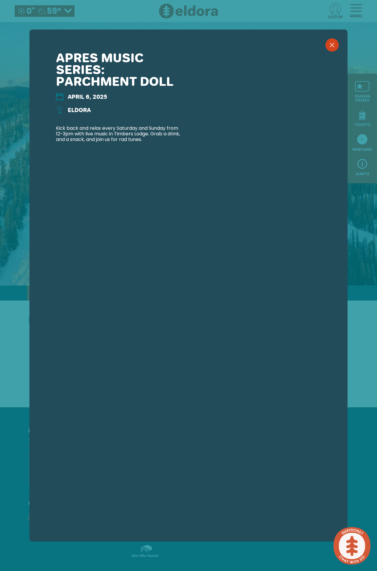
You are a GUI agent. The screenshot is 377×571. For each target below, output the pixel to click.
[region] (188, 295)
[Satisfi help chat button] (352, 546)
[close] (332, 45)
